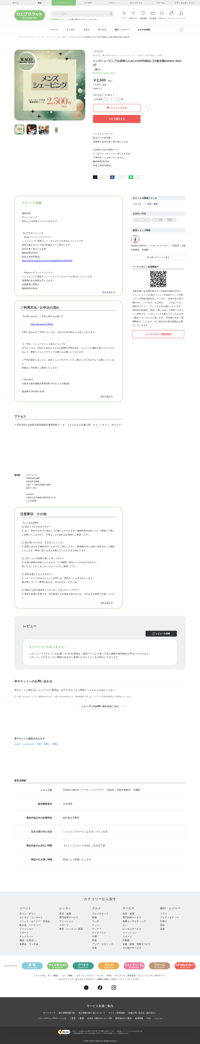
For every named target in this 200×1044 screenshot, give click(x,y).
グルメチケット (100, 913)
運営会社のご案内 (123, 1018)
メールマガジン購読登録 (158, 334)
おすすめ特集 (144, 29)
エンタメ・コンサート (31, 917)
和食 (94, 940)
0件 (99, 69)
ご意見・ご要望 (77, 1018)
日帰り (163, 921)
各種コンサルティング (134, 921)
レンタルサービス (132, 929)
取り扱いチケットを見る (158, 257)
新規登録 (54, 19)
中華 (94, 936)
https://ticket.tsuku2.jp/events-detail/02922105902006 (47, 260)
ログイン (62, 19)
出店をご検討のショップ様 (99, 1018)
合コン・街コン (27, 913)
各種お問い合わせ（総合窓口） (142, 1013)
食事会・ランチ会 (28, 944)
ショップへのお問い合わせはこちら (100, 706)
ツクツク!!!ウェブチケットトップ (31, 37)
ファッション (26, 929)
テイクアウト (99, 932)
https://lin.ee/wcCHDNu (42, 324)
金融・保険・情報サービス (137, 944)
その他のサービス (132, 948)
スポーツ (24, 932)
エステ (17, 744)
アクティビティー (169, 917)
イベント (25, 908)
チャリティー (26, 936)
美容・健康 (61, 37)
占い (125, 925)
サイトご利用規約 (116, 1013)
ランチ (95, 921)
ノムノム (158, 1018)
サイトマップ (49, 1013)
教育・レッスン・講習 (71, 929)
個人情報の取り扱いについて (91, 1013)
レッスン (65, 908)
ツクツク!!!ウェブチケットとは (52, 1018)
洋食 (94, 948)
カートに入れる (119, 108)
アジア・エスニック (102, 944)
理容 (39, 744)
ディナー (96, 929)
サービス (50, 37)
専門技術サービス (68, 917)
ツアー (163, 913)
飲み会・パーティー (30, 925)
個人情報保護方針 (67, 1013)
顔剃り (47, 744)
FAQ (149, 1018)
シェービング (28, 744)
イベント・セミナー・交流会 (34, 921)
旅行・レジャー (170, 908)
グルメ (96, 908)
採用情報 (139, 1018)
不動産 (126, 940)
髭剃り (55, 744)
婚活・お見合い (27, 940)
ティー (95, 925)
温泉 (162, 929)
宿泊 (162, 925)
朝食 (94, 917)
